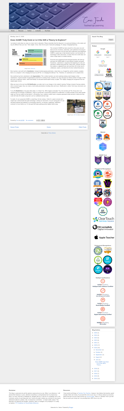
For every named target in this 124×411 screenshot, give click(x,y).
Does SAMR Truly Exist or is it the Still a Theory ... (102, 363)
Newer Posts (14, 127)
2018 (95, 368)
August (98, 357)
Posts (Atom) (52, 133)
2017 (95, 371)
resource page (90, 396)
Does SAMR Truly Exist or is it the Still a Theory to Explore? (38, 40)
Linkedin (38, 30)
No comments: (30, 120)
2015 (95, 376)
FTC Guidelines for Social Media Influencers (27, 403)
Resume (20, 30)
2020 (95, 345)
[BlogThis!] (39, 120)
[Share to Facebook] (42, 120)
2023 (95, 337)
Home (13, 30)
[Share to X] (40, 120)
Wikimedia (33, 68)
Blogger (71, 407)
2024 (95, 335)
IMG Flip (75, 114)
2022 (95, 340)
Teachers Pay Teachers (84, 393)
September (99, 354)
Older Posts (82, 127)
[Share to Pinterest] (44, 120)
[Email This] (37, 120)
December (99, 350)
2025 (95, 332)
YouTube (47, 30)
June (97, 359)
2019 (95, 347)
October (98, 352)
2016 (95, 373)
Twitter (29, 30)
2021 (95, 342)
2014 (95, 378)
